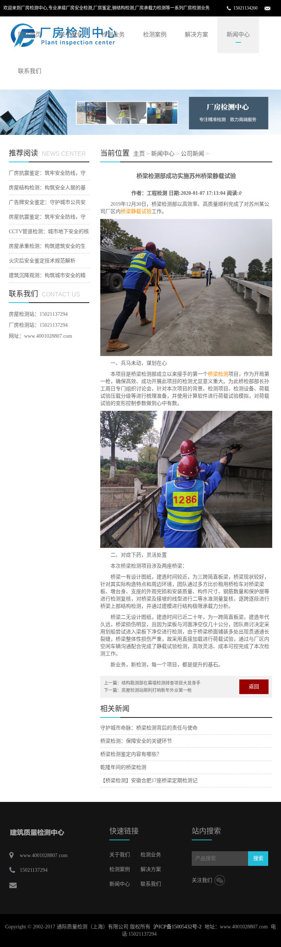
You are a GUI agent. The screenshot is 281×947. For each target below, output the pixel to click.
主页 (139, 154)
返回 (254, 686)
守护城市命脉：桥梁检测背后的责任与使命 (149, 728)
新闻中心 (238, 34)
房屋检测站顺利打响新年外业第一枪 (156, 690)
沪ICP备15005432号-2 (177, 926)
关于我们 (71, 34)
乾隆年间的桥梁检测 (123, 767)
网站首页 (29, 34)
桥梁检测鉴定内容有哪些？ (131, 754)
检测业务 (113, 34)
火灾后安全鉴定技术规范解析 (42, 261)
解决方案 (196, 34)
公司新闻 (192, 154)
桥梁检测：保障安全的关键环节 (136, 741)
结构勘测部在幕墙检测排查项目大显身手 (161, 683)
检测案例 (154, 34)
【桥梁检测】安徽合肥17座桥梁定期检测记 (149, 780)
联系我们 (29, 71)
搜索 (258, 858)
